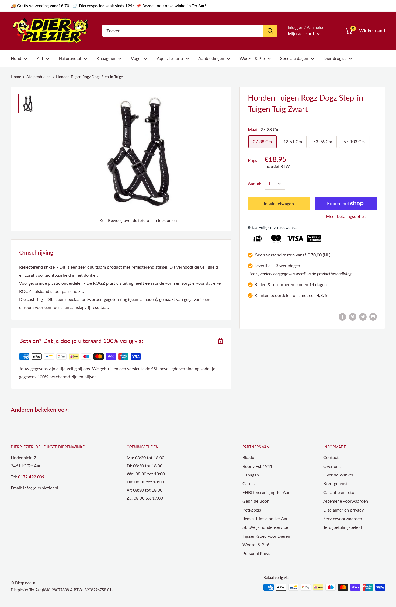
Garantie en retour (340, 492)
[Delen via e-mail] (373, 316)
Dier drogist (335, 58)
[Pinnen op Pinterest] (352, 316)
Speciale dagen (294, 58)
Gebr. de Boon (255, 500)
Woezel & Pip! (255, 544)
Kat (40, 58)
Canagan (250, 474)
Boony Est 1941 (257, 466)
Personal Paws (256, 553)
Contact (331, 457)
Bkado (248, 457)
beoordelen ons (285, 294)
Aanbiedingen (211, 58)
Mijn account (301, 33)
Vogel (136, 58)
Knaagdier (106, 58)
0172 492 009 (31, 476)
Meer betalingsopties (346, 216)
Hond (16, 58)
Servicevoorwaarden (342, 518)
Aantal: (254, 183)
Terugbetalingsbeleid (342, 527)
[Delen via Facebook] (342, 316)
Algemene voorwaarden (345, 500)
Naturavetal (70, 58)
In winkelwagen (279, 203)
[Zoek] (270, 31)
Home (16, 76)
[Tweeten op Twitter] (363, 316)
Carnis (248, 483)
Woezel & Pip (252, 58)
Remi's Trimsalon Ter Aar (265, 518)
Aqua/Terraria (170, 58)
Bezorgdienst (335, 483)
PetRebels (251, 509)
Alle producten (38, 76)
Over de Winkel (338, 474)
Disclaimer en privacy (343, 509)
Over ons (332, 466)
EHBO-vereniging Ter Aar (266, 492)
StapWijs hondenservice (265, 527)
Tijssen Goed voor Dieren (266, 536)
